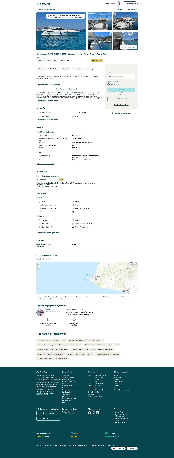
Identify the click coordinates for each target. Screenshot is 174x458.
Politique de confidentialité (78, 445)
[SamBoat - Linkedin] (97, 412)
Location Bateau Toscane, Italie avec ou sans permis (85, 340)
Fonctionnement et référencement (121, 415)
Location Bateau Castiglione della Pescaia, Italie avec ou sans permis (59, 345)
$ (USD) (131, 448)
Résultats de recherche (47, 9)
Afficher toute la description (47, 100)
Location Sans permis (95, 390)
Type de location (113, 82)
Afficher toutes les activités (47, 120)
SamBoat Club (97, 61)
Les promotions (93, 394)
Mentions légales (61, 445)
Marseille (117, 375)
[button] (39, 264)
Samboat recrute (68, 377)
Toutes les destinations (122, 390)
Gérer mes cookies (120, 422)
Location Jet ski (94, 385)
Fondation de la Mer (69, 398)
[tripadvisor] (110, 433)
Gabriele (48, 60)
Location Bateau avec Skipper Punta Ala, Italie (52, 359)
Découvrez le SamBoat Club (47, 187)
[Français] (119, 3)
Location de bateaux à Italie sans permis (50, 354)
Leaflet (135, 293)
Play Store (49, 418)
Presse (64, 396)
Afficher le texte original (67, 89)
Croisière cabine (94, 392)
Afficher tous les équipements (48, 233)
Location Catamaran (95, 383)
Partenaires (102, 445)
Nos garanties (67, 379)
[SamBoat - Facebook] (89, 412)
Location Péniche (94, 388)
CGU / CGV (92, 445)
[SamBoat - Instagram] (93, 412)
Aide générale (119, 412)
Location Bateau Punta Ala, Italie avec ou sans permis (102, 345)
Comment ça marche (121, 418)
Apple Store (50, 413)
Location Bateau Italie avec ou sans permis (51, 340)
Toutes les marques (95, 396)
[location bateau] (43, 3)
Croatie (116, 385)
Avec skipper (114, 84)
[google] (75, 433)
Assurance (66, 383)
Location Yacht (93, 379)
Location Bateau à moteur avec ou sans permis (52, 349)
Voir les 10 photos (128, 47)
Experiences (66, 400)
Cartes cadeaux (67, 390)
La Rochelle (118, 381)
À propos (65, 375)
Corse (116, 383)
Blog (63, 402)
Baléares (117, 388)
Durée (109, 73)
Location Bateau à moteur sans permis (80, 354)
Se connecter (131, 3)
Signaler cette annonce (123, 113)
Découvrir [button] (109, 3)
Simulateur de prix (68, 385)
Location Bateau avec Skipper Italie (108, 354)
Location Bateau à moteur (97, 375)
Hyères (116, 379)
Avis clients (66, 394)
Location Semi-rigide (95, 377)
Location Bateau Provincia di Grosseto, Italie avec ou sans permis (92, 349)
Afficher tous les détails (45, 164)
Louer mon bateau (68, 381)
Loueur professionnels (70, 388)
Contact (117, 420)
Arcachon (117, 377)
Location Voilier (94, 381)
